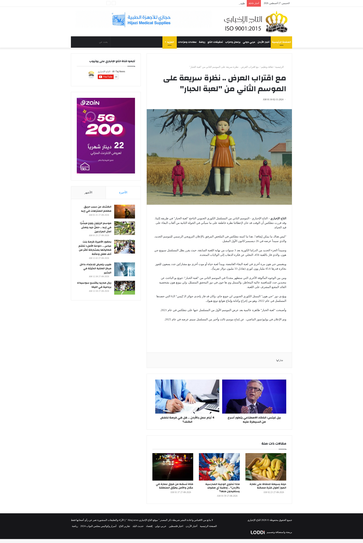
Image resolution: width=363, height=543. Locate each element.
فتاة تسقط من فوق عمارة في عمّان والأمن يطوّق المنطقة (174, 486)
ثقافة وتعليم (267, 66)
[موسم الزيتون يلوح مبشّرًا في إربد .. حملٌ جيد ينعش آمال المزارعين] (124, 228)
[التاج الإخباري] (257, 21)
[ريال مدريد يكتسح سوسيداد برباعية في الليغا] (124, 288)
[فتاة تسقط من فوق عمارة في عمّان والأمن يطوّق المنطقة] (172, 467)
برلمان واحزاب (232, 42)
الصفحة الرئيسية (281, 42)
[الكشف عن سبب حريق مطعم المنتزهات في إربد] (124, 212)
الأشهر (88, 192)
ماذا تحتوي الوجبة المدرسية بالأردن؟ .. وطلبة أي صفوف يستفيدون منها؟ (222, 488)
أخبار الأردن (264, 42)
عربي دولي (249, 42)
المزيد (170, 42)
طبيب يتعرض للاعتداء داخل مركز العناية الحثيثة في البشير (216, 3)
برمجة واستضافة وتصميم (279, 532)
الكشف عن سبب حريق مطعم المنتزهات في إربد (96, 208)
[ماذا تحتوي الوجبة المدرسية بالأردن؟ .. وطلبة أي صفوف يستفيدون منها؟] (219, 467)
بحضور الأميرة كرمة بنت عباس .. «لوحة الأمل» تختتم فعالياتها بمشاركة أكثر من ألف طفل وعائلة (94, 248)
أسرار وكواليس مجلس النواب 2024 (98, 526)
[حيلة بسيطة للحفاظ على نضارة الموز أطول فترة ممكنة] (265, 467)
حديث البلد (138, 526)
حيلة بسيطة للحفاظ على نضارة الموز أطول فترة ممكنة (268, 486)
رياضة (202, 42)
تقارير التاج (124, 526)
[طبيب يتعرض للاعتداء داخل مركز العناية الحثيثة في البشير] (124, 269)
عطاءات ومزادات (187, 42)
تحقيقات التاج (215, 42)
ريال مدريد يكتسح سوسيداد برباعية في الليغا (94, 284)
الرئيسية (279, 66)
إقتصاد (149, 526)
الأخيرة (123, 192)
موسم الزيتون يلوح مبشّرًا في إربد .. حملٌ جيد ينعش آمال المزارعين (95, 227)
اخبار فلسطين (176, 526)
